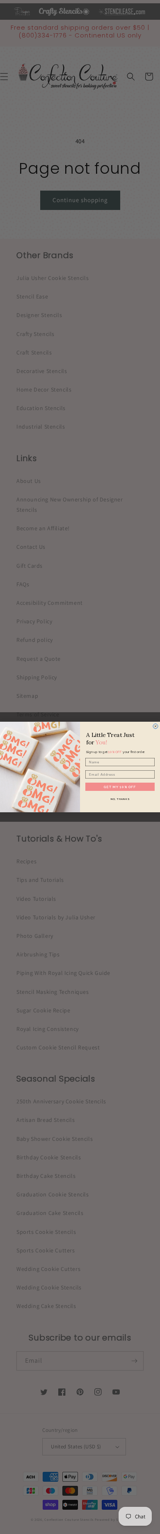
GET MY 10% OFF (120, 787)
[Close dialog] (155, 726)
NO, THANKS (120, 798)
